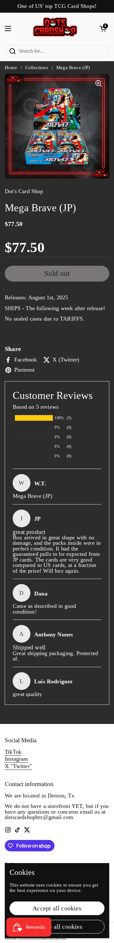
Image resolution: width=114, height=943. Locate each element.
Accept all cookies (57, 908)
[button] (103, 28)
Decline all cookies (57, 926)
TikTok (13, 752)
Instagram (16, 759)
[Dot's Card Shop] (55, 28)
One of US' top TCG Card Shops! (57, 6)
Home (11, 67)
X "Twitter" (18, 766)
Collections (36, 67)
